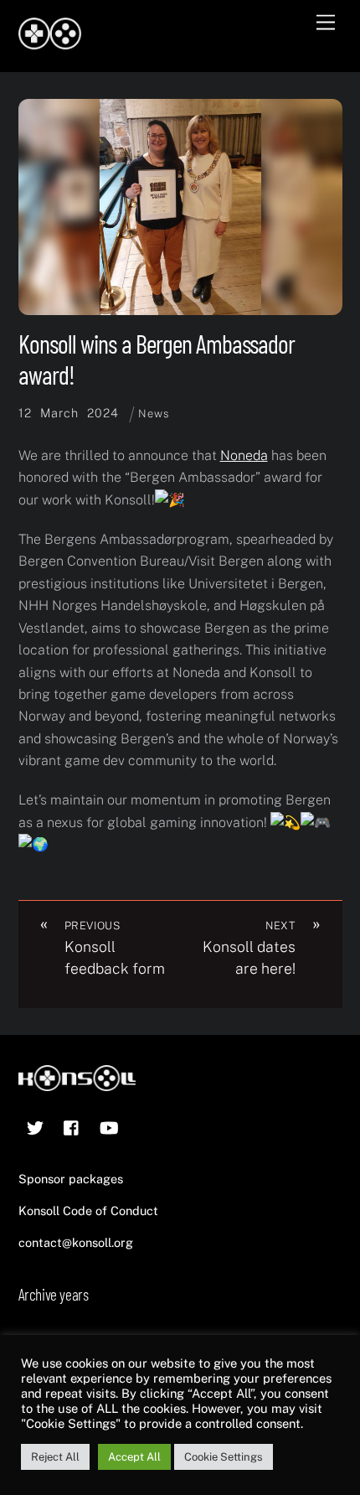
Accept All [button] (134, 1457)
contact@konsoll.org (75, 1242)
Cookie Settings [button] (223, 1457)
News (153, 413)
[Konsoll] (49, 42)
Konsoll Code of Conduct (88, 1210)
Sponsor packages (70, 1179)
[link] (244, 455)
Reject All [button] (55, 1457)
